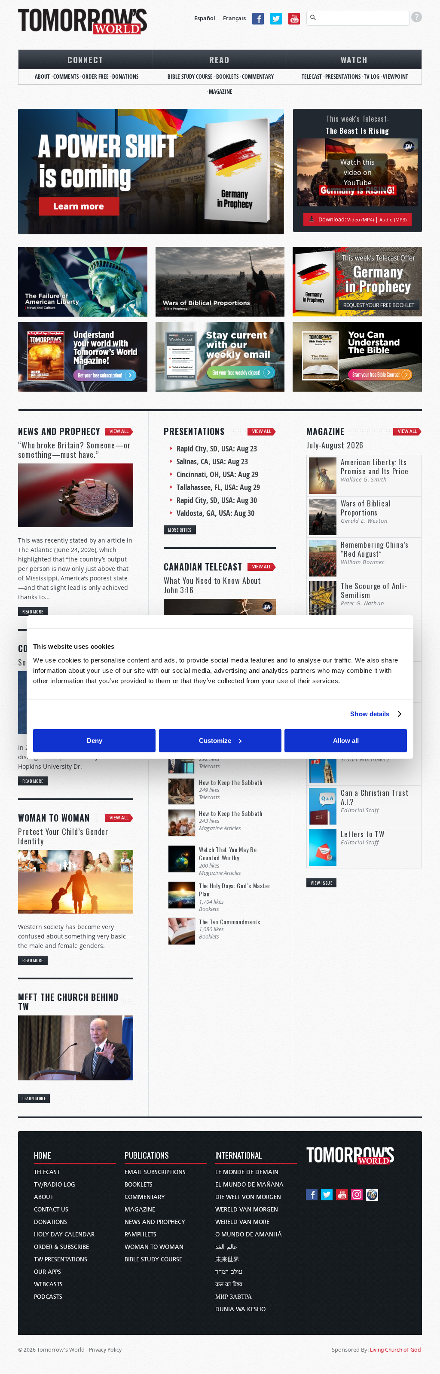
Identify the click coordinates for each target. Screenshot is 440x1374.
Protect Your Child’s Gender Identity (63, 836)
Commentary (258, 76)
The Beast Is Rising (357, 131)
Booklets (227, 76)
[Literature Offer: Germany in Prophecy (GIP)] (151, 171)
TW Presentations (60, 1259)
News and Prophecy (155, 1222)
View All (119, 431)
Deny (94, 740)
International (238, 1156)
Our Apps (47, 1272)
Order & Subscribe (61, 1247)
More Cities (180, 529)
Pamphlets (140, 1234)
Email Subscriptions (155, 1172)
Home (42, 1156)
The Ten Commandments (229, 921)
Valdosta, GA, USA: (215, 513)
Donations (125, 76)
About (42, 76)
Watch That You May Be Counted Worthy (228, 853)
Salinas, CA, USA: (212, 461)
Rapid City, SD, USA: (217, 448)
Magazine (220, 91)
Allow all (346, 740)
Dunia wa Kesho (240, 1309)
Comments (66, 76)
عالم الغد (226, 1247)
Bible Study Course (190, 76)
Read (219, 59)
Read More (32, 611)
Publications (147, 1156)
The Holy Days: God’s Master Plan (235, 890)
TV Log (371, 76)
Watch (354, 59)
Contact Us (51, 1209)
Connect (85, 59)
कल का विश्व (228, 1284)
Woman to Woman (154, 1247)
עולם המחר (228, 1272)
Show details (369, 714)
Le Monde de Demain (246, 1172)
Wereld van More (242, 1222)
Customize (215, 740)
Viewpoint (395, 76)
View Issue (321, 882)
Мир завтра (233, 1296)
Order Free (95, 76)
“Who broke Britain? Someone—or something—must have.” (74, 449)
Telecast (312, 76)
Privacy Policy (105, 1349)
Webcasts (48, 1284)
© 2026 (27, 1349)
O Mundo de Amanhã (248, 1234)
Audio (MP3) (392, 219)
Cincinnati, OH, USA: (217, 474)
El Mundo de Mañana (249, 1184)
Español (204, 18)
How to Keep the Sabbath (231, 782)
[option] (151, 171)
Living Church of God (395, 1349)
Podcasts (48, 1296)
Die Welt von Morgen (248, 1197)
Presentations (343, 76)
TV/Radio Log (54, 1184)
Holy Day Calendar (64, 1234)
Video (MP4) (360, 219)
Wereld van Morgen (246, 1209)
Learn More (34, 1098)
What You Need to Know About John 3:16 (212, 585)
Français (234, 18)
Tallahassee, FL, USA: (218, 487)
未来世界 (227, 1259)
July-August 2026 (335, 445)
